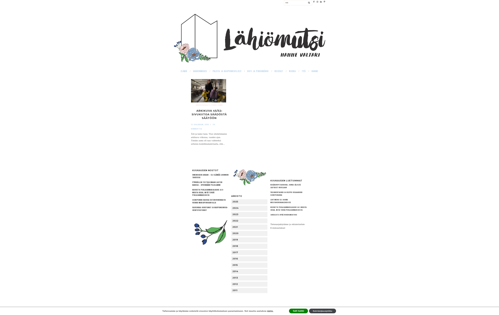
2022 (235, 221)
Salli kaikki (298, 311)
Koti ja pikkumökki (258, 71)
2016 (235, 258)
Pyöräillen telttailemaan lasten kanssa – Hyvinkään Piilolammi (207, 183)
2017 (235, 252)
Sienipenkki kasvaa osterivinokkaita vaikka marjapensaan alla (209, 201)
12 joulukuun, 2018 (200, 124)
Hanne (315, 71)
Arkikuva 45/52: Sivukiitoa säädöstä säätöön (209, 114)
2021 (235, 227)
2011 (235, 290)
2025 (235, 201)
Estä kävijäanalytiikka (322, 311)
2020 (235, 233)
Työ (304, 71)
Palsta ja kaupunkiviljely (227, 71)
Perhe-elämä (217, 105)
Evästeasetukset (277, 228)
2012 (235, 284)
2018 (235, 246)
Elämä (184, 71)
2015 (235, 265)
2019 (235, 240)
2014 (235, 271)
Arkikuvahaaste (203, 105)
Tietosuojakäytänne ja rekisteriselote (287, 224)
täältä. (270, 311)
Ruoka (292, 71)
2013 (235, 278)
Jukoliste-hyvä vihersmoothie (283, 215)
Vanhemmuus (200, 71)
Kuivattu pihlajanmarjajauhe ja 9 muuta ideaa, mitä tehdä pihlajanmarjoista (207, 192)
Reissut (279, 71)
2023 (235, 214)
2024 (235, 208)
